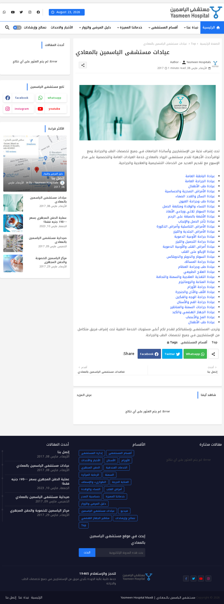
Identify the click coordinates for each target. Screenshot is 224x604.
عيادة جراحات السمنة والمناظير (192, 307)
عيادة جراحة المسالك (199, 262)
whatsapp (54, 97)
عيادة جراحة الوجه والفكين (195, 297)
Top (193, 44)
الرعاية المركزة (90, 474)
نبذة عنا (192, 27)
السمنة (109, 474)
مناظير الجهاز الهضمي (95, 518)
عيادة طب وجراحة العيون (197, 201)
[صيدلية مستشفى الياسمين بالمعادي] (13, 243)
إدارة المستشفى (92, 453)
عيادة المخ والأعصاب (200, 317)
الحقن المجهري (90, 467)
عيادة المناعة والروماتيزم (197, 282)
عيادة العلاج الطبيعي (199, 272)
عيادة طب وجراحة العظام (196, 267)
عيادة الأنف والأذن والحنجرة (195, 292)
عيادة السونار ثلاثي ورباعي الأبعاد (190, 211)
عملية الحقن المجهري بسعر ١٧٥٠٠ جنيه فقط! (48, 220)
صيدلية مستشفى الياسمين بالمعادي (48, 240)
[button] (17, 27)
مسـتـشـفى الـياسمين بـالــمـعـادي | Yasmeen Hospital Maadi (158, 597)
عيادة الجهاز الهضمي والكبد (193, 312)
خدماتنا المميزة (131, 27)
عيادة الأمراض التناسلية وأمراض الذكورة (186, 226)
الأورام (125, 460)
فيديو (124, 511)
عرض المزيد (84, 395)
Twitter (169, 354)
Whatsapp (193, 354)
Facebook (147, 354)
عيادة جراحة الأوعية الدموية (194, 236)
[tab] (212, 27)
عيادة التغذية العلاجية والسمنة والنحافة (185, 277)
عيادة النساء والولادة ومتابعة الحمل (189, 206)
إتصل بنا (63, 452)
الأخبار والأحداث (90, 460)
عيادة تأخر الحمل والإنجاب (196, 221)
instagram (22, 108)
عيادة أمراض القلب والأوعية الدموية (189, 247)
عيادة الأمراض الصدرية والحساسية (190, 191)
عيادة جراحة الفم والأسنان (196, 302)
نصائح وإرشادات (35, 27)
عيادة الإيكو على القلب (198, 252)
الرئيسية (209, 27)
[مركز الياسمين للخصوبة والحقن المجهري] (13, 263)
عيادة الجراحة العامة (200, 181)
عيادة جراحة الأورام (201, 287)
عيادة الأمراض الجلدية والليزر (194, 231)
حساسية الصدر (90, 496)
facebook (21, 97)
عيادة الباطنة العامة (200, 176)
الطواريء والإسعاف (93, 482)
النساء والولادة (90, 489)
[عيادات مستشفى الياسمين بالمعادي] (13, 203)
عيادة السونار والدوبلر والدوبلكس (191, 257)
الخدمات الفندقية (116, 467)
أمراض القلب (114, 489)
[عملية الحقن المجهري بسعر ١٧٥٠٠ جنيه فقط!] (13, 223)
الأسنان (111, 460)
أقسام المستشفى (164, 27)
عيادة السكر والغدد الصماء (195, 196)
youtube (54, 108)
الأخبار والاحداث (62, 27)
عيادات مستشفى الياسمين (98, 511)
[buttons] (38, 12)
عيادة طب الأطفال (201, 186)
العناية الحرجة (120, 482)
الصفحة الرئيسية (210, 44)
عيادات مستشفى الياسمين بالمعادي (48, 200)
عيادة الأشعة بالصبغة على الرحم (191, 216)
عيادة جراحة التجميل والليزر (195, 241)
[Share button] (213, 354)
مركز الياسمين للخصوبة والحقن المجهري (51, 260)
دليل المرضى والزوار (96, 27)
